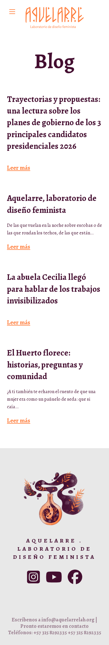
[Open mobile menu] (12, 11)
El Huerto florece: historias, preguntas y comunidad (45, 364)
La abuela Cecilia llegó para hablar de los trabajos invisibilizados (53, 288)
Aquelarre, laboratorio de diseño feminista (52, 203)
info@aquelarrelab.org (68, 619)
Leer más (18, 168)
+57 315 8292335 (50, 632)
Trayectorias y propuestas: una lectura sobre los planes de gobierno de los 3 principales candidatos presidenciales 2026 (54, 122)
